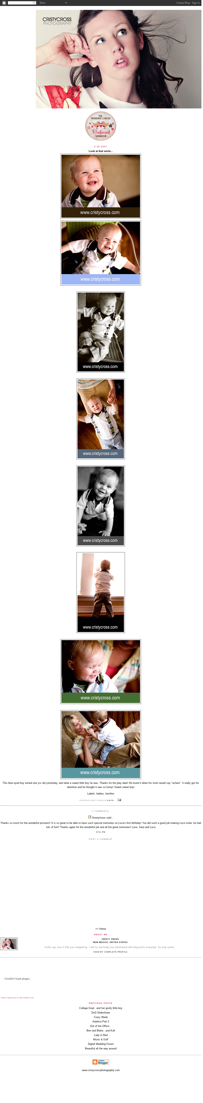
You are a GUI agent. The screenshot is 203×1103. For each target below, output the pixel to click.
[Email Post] (118, 800)
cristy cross (110, 939)
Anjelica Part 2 (100, 1021)
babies (100, 793)
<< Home (100, 928)
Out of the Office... (101, 1026)
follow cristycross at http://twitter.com (17, 998)
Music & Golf (100, 1039)
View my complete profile (110, 952)
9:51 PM (100, 832)
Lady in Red (101, 1035)
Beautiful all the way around (100, 1048)
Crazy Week (101, 1017)
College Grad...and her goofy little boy (100, 1008)
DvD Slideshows (100, 1012)
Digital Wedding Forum (101, 1043)
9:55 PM (110, 800)
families (109, 793)
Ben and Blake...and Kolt (101, 1030)
